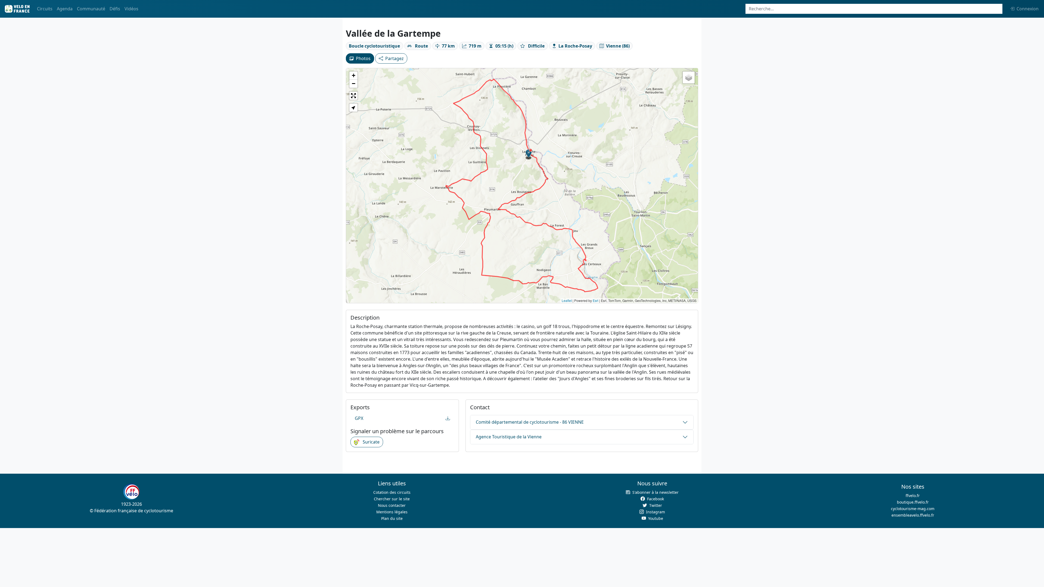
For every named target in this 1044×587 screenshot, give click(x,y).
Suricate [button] (371, 442)
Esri (595, 300)
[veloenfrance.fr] (16, 8)
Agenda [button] (65, 9)
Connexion (1028, 9)
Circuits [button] (44, 9)
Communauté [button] (91, 9)
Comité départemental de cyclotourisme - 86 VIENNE (530, 422)
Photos (363, 58)
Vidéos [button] (131, 9)
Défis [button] (115, 9)
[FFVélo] (131, 492)
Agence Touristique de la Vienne (509, 437)
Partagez (394, 58)
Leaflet (567, 300)
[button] (529, 154)
